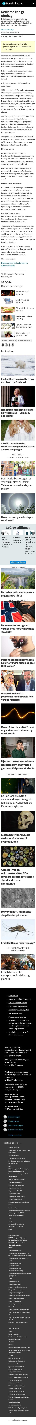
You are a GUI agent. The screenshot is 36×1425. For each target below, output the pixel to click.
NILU (10, 1229)
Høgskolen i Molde (14, 1188)
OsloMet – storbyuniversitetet (18, 1322)
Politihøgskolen (13, 1328)
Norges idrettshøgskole (16, 1298)
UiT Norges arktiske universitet (18, 1377)
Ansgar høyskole (14, 1147)
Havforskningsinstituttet (16, 1185)
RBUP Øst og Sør (13, 1334)
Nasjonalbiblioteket (14, 1250)
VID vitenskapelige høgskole (17, 1408)
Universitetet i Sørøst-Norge (17, 1394)
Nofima (10, 1278)
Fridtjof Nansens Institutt (16, 1179)
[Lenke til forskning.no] (15, 2)
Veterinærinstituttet (14, 1405)
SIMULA (11, 1342)
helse (4, 340)
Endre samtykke (15, 1135)
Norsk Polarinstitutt (14, 1301)
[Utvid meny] (33, 3)
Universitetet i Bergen (15, 1383)
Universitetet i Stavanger (16, 1391)
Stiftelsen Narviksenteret (16, 1361)
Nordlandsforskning (15, 1284)
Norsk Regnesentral (15, 1304)
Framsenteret (12, 1176)
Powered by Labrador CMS (18, 1420)
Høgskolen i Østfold (15, 1191)
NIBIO (10, 1221)
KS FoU (10, 1205)
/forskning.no (13, 1121)
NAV (9, 1218)
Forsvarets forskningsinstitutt (18, 1174)
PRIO (10, 1331)
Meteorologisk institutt (16, 1215)
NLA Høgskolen (13, 1235)
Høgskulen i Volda (14, 1193)
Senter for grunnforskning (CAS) (19, 1347)
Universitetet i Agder (15, 1380)
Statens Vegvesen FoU (15, 1358)
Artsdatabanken (13, 1155)
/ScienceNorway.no (15, 1130)
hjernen (12, 340)
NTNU (10, 1248)
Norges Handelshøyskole (16, 1290)
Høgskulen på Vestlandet (16, 1196)
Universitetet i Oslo (14, 1388)
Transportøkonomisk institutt (18, 1374)
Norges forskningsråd (15, 1293)
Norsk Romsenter (14, 1307)
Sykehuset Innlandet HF (16, 1367)
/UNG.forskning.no (15, 1125)
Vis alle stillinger (18, 562)
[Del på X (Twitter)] (6, 344)
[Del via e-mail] (12, 344)
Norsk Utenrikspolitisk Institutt (18, 1309)
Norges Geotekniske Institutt (17, 1287)
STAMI (10, 1355)
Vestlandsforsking (14, 1402)
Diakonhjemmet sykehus (16, 1158)
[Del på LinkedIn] (9, 344)
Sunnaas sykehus (14, 1364)
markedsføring (24, 340)
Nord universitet (13, 1281)
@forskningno (14, 1117)
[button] (2, 533)
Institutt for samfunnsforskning (18, 1202)
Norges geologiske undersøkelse (19, 1295)
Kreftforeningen (13, 1208)
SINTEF (10, 1344)
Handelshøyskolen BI (15, 1182)
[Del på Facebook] (2, 344)
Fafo (9, 1166)
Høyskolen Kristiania (15, 1199)
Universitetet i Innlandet (16, 1386)
